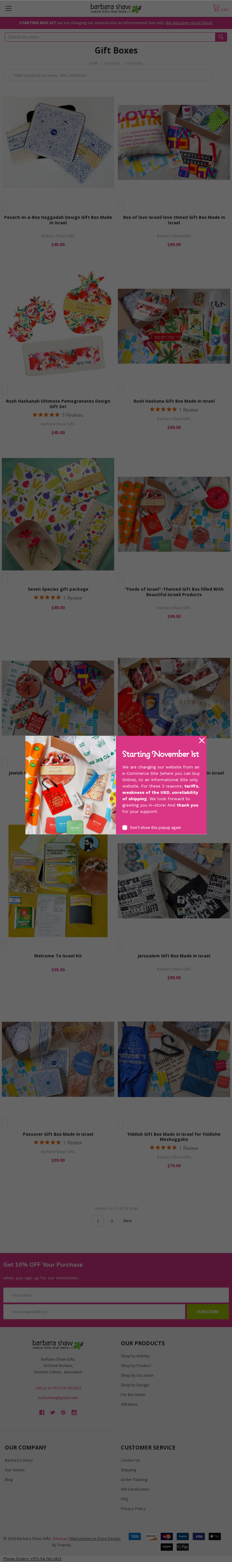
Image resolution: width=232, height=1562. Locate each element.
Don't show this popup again (155, 827)
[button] (202, 740)
